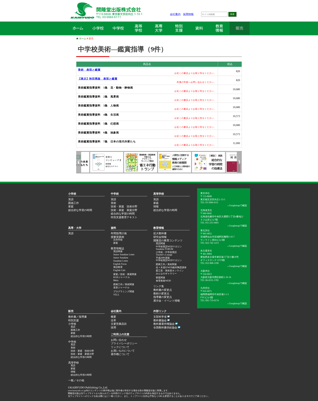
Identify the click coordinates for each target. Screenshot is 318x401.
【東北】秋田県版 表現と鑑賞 (97, 78)
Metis (115, 280)
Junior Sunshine (120, 257)
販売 (91, 38)
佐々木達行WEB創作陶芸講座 (171, 267)
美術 (113, 203)
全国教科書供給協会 (165, 327)
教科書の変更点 (162, 289)
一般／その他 (76, 380)
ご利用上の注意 (120, 334)
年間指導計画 (119, 233)
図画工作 (73, 203)
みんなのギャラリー (166, 273)
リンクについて (120, 347)
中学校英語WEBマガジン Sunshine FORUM (169, 247)
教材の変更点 (161, 293)
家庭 (71, 206)
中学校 (115, 193)
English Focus (120, 264)
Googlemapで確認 (238, 205)
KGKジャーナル (121, 277)
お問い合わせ (119, 340)
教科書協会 (160, 320)
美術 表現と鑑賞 (89, 69)
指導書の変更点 (162, 297)
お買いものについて (123, 350)
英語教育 (118, 267)
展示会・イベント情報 (166, 300)
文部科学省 (160, 316)
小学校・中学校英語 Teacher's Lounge (166, 253)
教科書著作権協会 (164, 323)
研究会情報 (160, 237)
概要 (113, 316)
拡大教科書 (160, 233)
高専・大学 (74, 227)
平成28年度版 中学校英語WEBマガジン (169, 259)
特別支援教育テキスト (124, 217)
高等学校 (158, 193)
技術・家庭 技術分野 (124, 206)
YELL (116, 294)
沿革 (113, 320)
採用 (113, 327)
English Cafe (119, 270)
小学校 (72, 193)
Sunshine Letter (120, 261)
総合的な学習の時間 (80, 210)
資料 (113, 227)
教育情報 (158, 227)
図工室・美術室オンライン (170, 270)
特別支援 (73, 320)
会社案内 (175, 14)
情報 (156, 206)
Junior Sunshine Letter (123, 254)
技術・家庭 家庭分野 (124, 210)
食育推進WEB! (163, 280)
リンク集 (158, 286)
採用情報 (188, 14)
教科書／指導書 (77, 316)
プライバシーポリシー (124, 343)
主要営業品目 (119, 323)
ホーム (82, 38)
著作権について (120, 354)
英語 (71, 199)
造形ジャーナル (121, 287)
